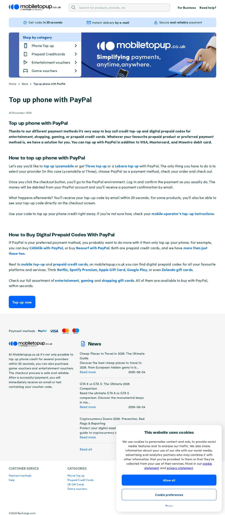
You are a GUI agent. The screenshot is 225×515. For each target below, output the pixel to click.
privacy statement (180, 468)
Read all (86, 449)
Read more (88, 372)
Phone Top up (75, 475)
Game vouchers (77, 488)
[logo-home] (35, 7)
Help (12, 480)
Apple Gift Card (112, 269)
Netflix (62, 269)
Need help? (208, 7)
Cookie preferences (169, 494)
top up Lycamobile (59, 165)
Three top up (96, 165)
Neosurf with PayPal (92, 247)
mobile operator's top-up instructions (183, 213)
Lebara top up (127, 165)
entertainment (67, 280)
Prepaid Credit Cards (80, 480)
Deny (169, 506)
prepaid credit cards (70, 264)
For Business (187, 7)
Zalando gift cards (177, 269)
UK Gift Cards (75, 484)
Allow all (169, 480)
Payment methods (20, 475)
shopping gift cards (118, 280)
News (25, 83)
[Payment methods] (59, 331)
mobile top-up (33, 264)
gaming (87, 280)
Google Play (137, 269)
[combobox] (123, 7)
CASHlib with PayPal (46, 247)
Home (12, 83)
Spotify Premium (83, 269)
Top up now (22, 302)
